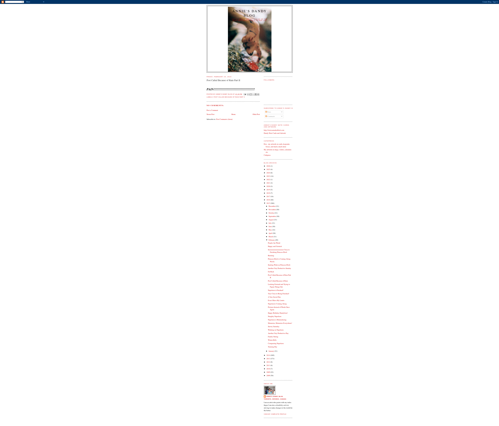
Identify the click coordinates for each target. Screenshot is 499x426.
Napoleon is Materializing (277, 320)
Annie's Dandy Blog (249, 13)
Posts (269, 112)
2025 (269, 169)
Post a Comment (212, 110)
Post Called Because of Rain (278, 281)
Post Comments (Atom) (224, 119)
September (272, 216)
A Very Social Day (274, 297)
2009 (269, 372)
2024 (269, 173)
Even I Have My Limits (276, 300)
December (272, 206)
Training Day (272, 347)
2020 (269, 186)
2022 (269, 179)
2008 (269, 375)
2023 (269, 176)
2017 (269, 196)
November (272, 209)
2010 (269, 369)
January (271, 351)
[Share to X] (253, 94)
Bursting (271, 255)
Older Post (256, 114)
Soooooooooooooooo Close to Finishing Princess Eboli (279, 250)
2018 (269, 193)
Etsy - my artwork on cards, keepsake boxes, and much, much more (277, 145)
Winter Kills (272, 340)
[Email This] (248, 94)
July (270, 223)
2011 (269, 365)
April (271, 233)
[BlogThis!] (251, 94)
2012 (269, 362)
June (270, 226)
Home (233, 114)
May (270, 230)
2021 (269, 183)
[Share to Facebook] (255, 94)
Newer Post (210, 114)
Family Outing (273, 336)
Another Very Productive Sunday (279, 268)
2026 (269, 166)
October (272, 213)
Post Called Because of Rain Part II (229, 97)
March (271, 236)
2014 (269, 355)
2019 (269, 189)
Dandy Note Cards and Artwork (275, 133)
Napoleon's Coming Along (277, 304)
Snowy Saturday (273, 326)
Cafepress (267, 155)
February (272, 240)
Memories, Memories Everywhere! (280, 323)
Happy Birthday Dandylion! (278, 313)
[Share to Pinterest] (258, 94)
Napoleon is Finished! (275, 290)
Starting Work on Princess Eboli (279, 265)
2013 (269, 358)
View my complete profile (275, 414)
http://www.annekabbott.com (274, 130)
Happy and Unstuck (275, 246)
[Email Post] (245, 94)
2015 (269, 203)
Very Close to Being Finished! (278, 293)
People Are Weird (274, 243)
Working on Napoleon (276, 330)
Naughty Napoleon (274, 316)
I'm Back (271, 271)
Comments (271, 116)
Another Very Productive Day (278, 333)
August (271, 219)
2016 (269, 200)
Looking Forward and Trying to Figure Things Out (279, 285)
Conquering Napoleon (276, 343)
